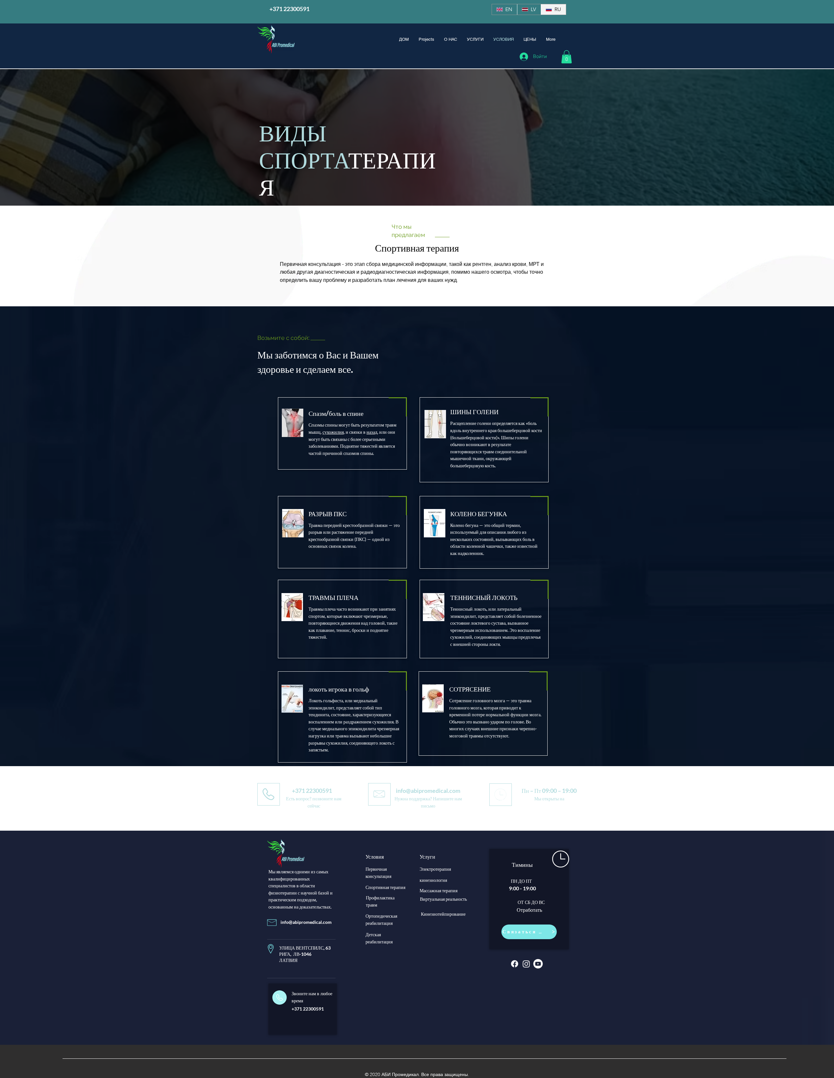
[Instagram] (526, 964)
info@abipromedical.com (428, 790)
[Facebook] (514, 964)
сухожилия (333, 432)
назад (372, 432)
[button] (566, 57)
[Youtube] (538, 964)
